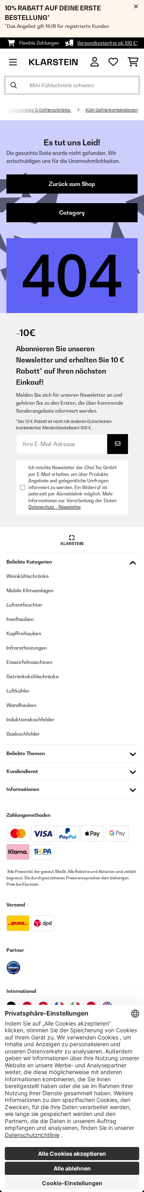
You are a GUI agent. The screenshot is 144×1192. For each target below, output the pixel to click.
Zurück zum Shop (72, 184)
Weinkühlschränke (27, 576)
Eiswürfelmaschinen (29, 662)
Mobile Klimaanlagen (30, 590)
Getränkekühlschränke (32, 676)
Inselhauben (20, 619)
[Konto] (94, 62)
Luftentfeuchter (24, 605)
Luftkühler (18, 691)
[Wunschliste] (113, 62)
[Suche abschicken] (13, 85)
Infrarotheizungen (26, 648)
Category (72, 212)
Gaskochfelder (23, 734)
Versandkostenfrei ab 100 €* (107, 43)
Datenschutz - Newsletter (54, 507)
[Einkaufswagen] (133, 62)
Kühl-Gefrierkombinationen (112, 110)
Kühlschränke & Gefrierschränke (39, 110)
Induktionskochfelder (30, 719)
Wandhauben (21, 705)
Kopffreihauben (23, 633)
